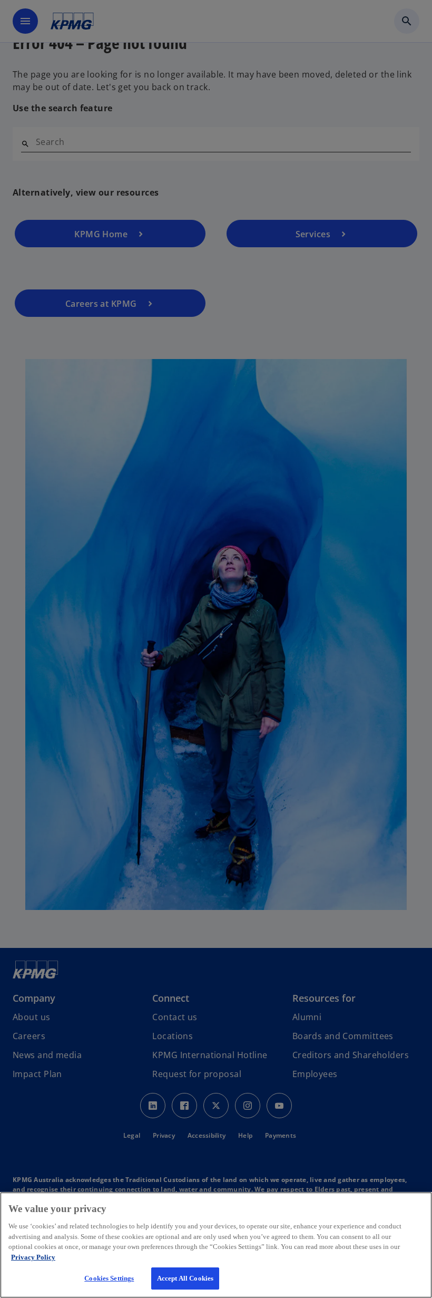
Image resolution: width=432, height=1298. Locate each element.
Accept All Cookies (185, 1278)
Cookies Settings (109, 1278)
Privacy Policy (33, 1257)
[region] (216, 1245)
